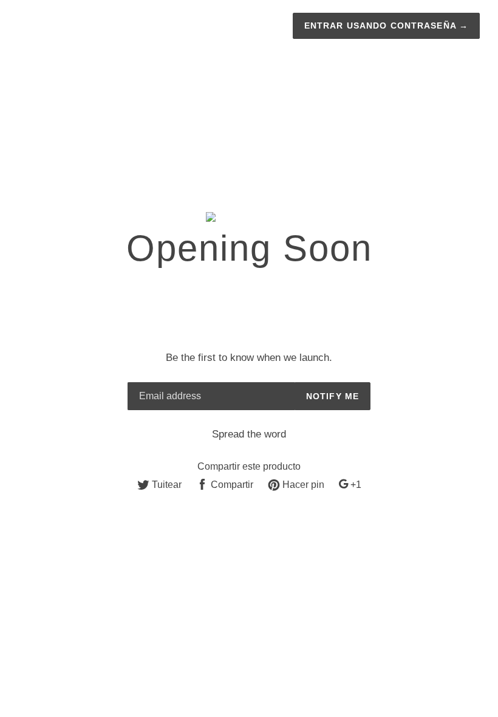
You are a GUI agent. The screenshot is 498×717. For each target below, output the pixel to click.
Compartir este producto (249, 466)
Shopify (308, 549)
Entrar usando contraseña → (386, 25)
